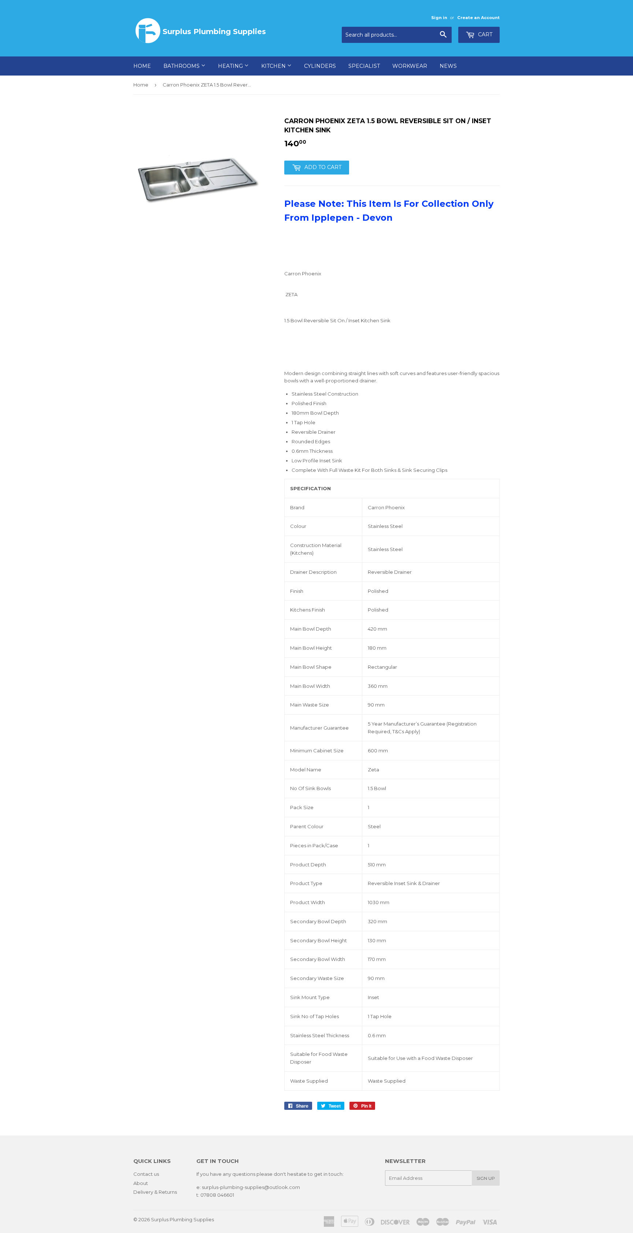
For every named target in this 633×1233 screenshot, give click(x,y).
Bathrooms (182, 66)
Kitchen (274, 66)
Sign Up (486, 1178)
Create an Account (478, 17)
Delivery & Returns (155, 1192)
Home (142, 66)
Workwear (409, 66)
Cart (484, 34)
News (448, 66)
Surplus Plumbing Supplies (182, 1219)
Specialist (364, 66)
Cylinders (320, 66)
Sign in (439, 17)
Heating (231, 66)
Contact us (146, 1174)
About (140, 1183)
